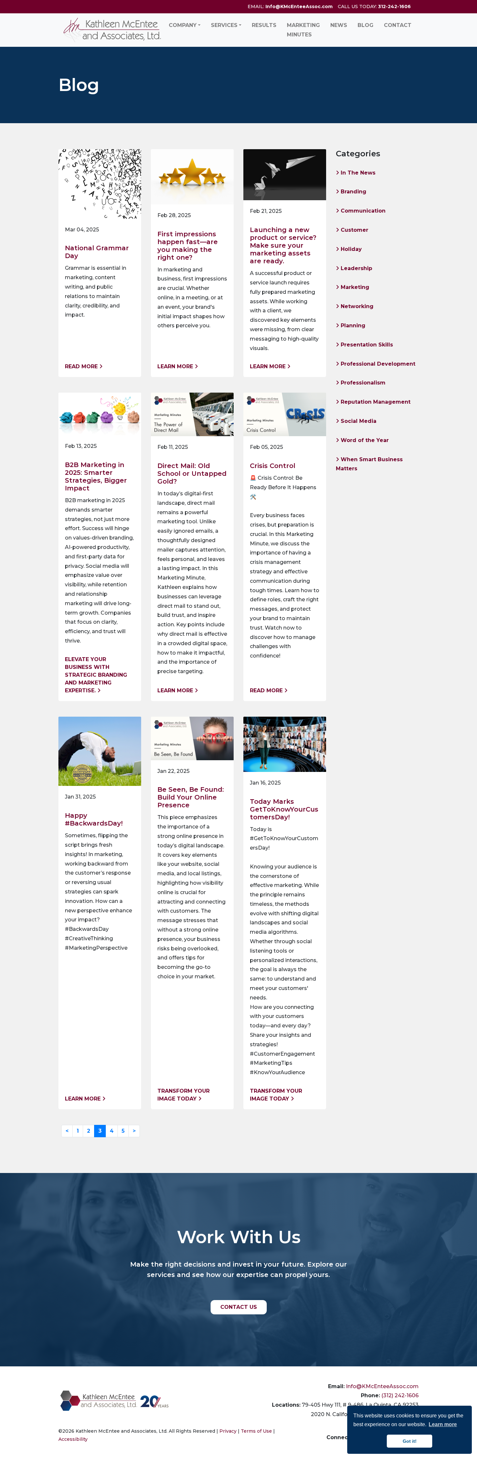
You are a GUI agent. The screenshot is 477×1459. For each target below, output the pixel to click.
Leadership (355, 268)
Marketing (354, 287)
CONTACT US (238, 1307)
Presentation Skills (366, 345)
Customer (353, 230)
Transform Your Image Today (183, 1095)
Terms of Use (256, 1431)
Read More (82, 366)
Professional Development (377, 364)
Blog (365, 25)
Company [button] (183, 25)
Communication (362, 211)
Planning (352, 325)
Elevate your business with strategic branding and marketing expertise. (96, 675)
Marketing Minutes (303, 30)
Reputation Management (374, 402)
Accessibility (73, 1439)
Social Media (357, 421)
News (338, 25)
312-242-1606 (394, 6)
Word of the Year (364, 440)
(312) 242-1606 (400, 1395)
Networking (356, 306)
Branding (352, 192)
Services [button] (224, 25)
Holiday (350, 249)
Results (264, 25)
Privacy (228, 1431)
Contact (397, 25)
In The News (357, 173)
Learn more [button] (443, 1424)
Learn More (176, 366)
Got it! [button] (410, 1441)
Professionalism (362, 383)
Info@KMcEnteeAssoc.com (299, 6)
